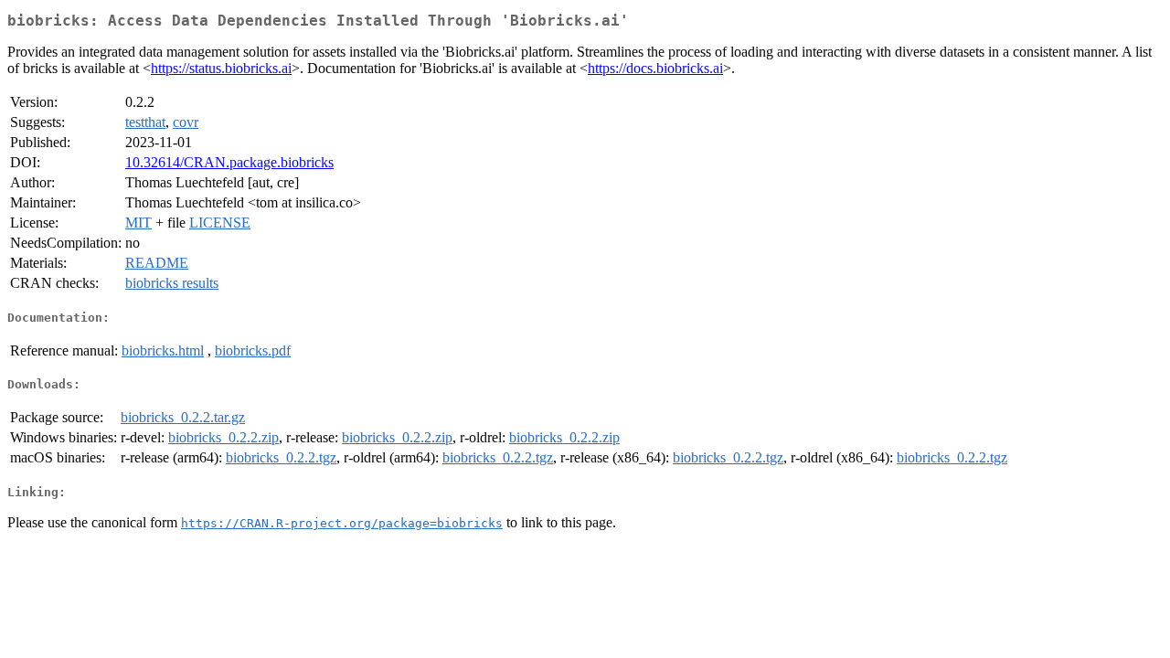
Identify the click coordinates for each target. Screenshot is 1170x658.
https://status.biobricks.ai (221, 68)
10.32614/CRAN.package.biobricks (229, 162)
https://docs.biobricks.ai (655, 68)
